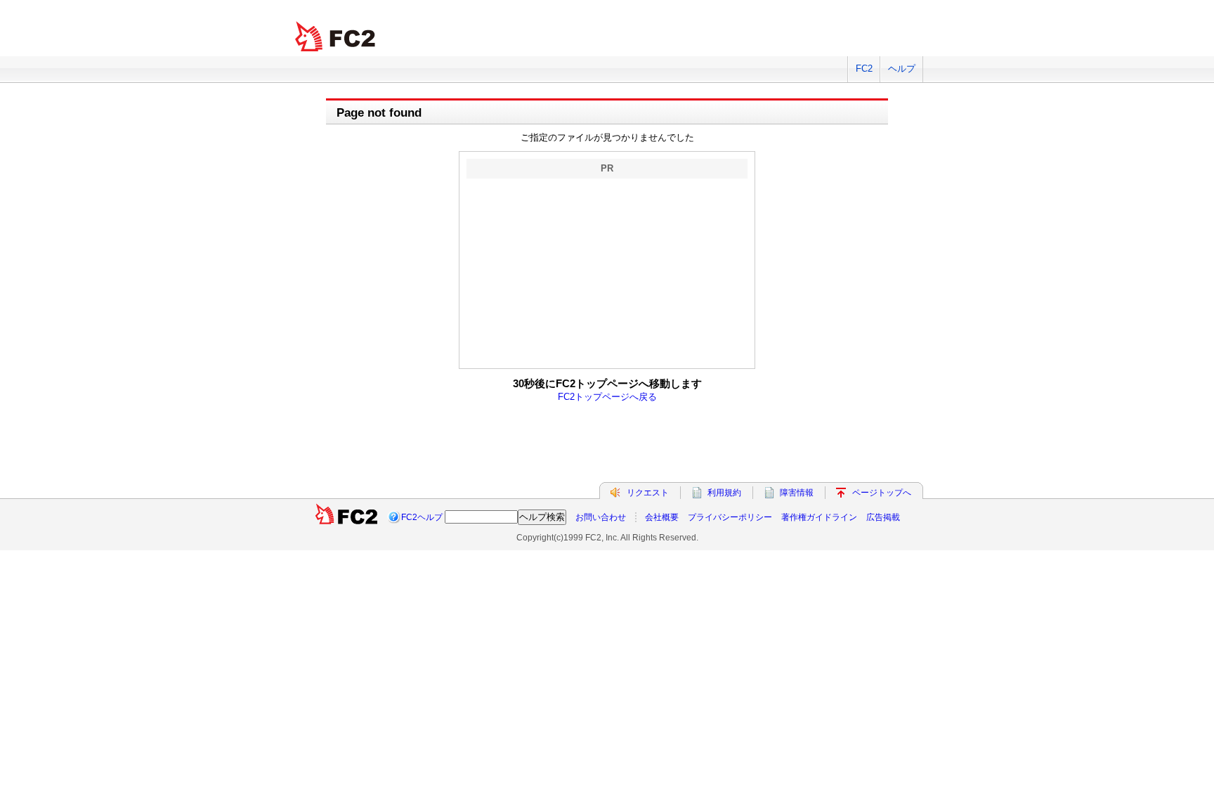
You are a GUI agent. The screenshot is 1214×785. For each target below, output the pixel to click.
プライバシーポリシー (730, 517)
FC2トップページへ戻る (607, 396)
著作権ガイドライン (819, 517)
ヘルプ (901, 68)
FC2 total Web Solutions (336, 37)
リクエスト (648, 493)
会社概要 (662, 517)
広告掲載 (883, 517)
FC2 (864, 68)
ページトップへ (881, 493)
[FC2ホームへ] (346, 517)
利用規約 (724, 493)
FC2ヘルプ (422, 517)
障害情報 (797, 493)
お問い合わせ (600, 517)
